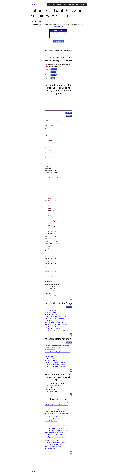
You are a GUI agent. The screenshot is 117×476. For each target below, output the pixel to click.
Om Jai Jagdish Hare (51, 356)
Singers (65, 4)
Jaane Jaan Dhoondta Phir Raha (54, 446)
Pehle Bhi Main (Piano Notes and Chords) (57, 331)
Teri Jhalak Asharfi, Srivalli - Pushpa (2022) (57, 402)
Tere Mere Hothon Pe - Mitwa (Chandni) (56, 413)
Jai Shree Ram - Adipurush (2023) (54, 428)
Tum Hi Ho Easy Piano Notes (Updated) (56, 324)
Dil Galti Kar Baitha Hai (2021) (53, 434)
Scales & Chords (73, 4)
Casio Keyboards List (55, 36)
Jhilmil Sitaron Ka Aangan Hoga (54, 432)
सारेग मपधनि (53, 74)
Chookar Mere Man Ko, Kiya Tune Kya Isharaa (58, 418)
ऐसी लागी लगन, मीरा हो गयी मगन (52, 360)
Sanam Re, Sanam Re (51, 421)
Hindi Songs (52, 4)
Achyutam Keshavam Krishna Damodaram (57, 345)
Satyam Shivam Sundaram (52, 440)
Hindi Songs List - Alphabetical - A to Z (56, 316)
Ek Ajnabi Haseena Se (51, 448)
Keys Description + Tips (58, 41)
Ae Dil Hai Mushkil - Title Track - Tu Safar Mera (58, 329)
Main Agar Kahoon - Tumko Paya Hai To (56, 430)
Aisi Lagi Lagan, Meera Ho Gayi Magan (56, 362)
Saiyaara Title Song (50, 312)
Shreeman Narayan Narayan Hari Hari (55, 364)
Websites (82, 4)
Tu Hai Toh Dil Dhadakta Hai (53, 314)
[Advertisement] (58, 102)
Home (46, 50)
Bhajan (59, 4)
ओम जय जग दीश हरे (49, 358)
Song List (69, 306)
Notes (50, 50)
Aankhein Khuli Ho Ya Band (52, 423)
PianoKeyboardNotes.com (58, 26)
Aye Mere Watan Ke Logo (52, 409)
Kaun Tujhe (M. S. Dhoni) (52, 416)
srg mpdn (53, 71)
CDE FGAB (53, 69)
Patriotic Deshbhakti (65, 50)
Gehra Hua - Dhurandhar (52, 310)
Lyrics (52, 78)
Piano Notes (33, 4)
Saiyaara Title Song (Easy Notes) (58, 34)
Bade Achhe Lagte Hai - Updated (54, 411)
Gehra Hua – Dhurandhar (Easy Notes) (59, 32)
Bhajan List (69, 342)
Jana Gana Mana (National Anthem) (55, 322)
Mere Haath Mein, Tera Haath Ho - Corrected (58, 425)
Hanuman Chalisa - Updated (53, 347)
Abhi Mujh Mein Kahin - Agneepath (55, 437)
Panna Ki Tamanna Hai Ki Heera (54, 444)
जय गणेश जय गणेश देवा (50, 350)
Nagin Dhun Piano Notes (52, 327)
